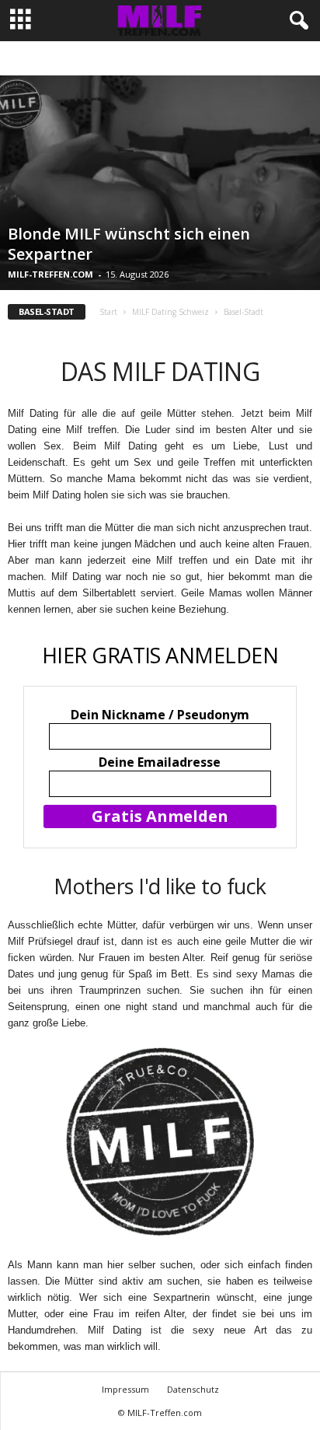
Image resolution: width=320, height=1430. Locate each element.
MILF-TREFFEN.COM (50, 274)
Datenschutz (193, 1389)
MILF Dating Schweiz (170, 311)
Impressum (125, 1389)
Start (108, 311)
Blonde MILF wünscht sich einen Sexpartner (129, 243)
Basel (158, 59)
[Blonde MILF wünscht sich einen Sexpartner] (160, 182)
